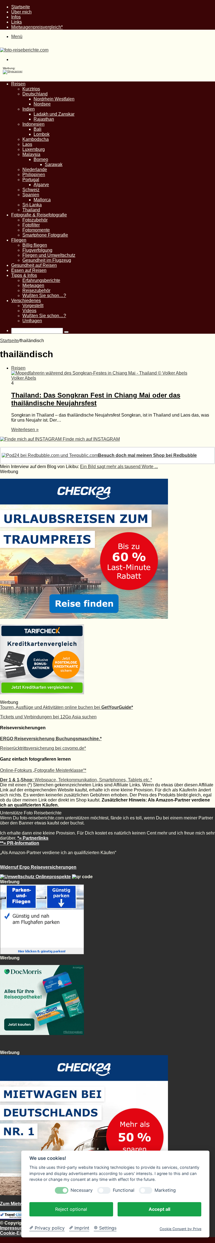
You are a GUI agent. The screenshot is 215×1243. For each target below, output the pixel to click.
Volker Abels (23, 378)
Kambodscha (35, 139)
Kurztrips (31, 89)
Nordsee (42, 104)
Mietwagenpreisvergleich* (37, 27)
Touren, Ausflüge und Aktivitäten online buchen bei (66, 707)
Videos (29, 310)
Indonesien (33, 124)
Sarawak (53, 164)
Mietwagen (33, 285)
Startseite (20, 6)
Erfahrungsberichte (41, 280)
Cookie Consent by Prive (180, 1229)
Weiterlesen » (25, 429)
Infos (16, 17)
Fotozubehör (35, 220)
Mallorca (42, 199)
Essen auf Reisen (28, 270)
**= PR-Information (19, 843)
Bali (37, 129)
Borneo (41, 159)
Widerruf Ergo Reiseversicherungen (38, 867)
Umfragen (32, 320)
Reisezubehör (36, 290)
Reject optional (71, 1209)
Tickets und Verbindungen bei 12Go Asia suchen (48, 716)
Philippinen (33, 174)
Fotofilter (31, 225)
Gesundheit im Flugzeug (46, 260)
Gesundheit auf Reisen (34, 265)
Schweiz (30, 189)
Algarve (41, 184)
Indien (28, 109)
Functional (123, 1190)
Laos (27, 144)
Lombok (42, 134)
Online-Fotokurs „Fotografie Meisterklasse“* (43, 770)
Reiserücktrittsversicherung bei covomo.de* (43, 748)
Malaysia (31, 154)
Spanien (30, 194)
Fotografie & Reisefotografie (39, 214)
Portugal (30, 179)
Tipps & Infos (24, 275)
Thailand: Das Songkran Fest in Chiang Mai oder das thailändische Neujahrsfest (95, 399)
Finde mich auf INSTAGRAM (91, 439)
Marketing (165, 1190)
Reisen (18, 83)
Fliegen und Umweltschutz (48, 255)
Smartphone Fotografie (45, 235)
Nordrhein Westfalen (54, 99)
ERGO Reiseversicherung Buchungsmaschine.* (51, 738)
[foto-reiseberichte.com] (24, 50)
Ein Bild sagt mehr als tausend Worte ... (119, 466)
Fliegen (18, 240)
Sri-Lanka (32, 204)
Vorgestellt (32, 305)
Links (16, 22)
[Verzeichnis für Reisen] (14, 1218)
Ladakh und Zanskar (54, 114)
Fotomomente (36, 230)
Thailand (31, 209)
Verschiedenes (26, 300)
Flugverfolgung (37, 250)
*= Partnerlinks (32, 838)
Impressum (12, 1228)
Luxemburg (33, 149)
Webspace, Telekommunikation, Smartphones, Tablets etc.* (76, 779)
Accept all (159, 1209)
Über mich (21, 12)
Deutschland (35, 94)
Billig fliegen (34, 245)
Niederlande (34, 169)
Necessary (82, 1190)
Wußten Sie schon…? (44, 295)
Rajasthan (44, 119)
